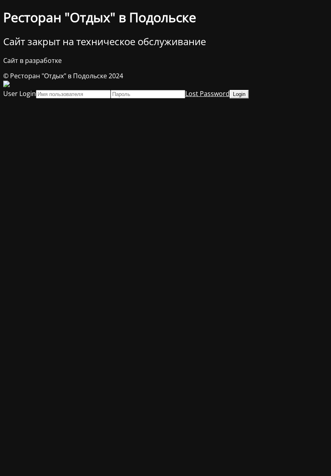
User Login (19, 93)
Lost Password (207, 93)
